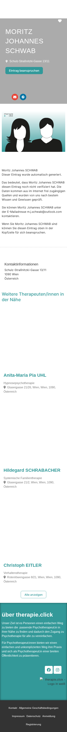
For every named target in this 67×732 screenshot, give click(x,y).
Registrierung (33, 724)
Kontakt (13, 707)
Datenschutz (33, 716)
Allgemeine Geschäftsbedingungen (38, 707)
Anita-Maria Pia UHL (25, 375)
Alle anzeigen (33, 594)
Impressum (18, 716)
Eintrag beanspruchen (24, 70)
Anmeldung (48, 716)
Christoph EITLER (23, 565)
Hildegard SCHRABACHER (32, 470)
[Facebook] (49, 670)
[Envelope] (15, 97)
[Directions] (23, 97)
